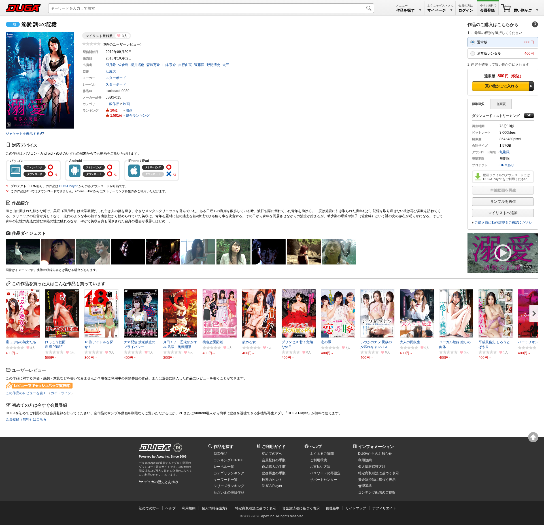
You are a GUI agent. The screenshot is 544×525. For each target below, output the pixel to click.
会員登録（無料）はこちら (26, 419)
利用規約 (365, 460)
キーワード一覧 (225, 480)
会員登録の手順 (274, 460)
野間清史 (213, 65)
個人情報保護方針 (371, 467)
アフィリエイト (384, 508)
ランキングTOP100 (228, 460)
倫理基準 (365, 486)
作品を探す (223, 446)
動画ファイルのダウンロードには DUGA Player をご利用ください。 (506, 177)
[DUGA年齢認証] (155, 447)
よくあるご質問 (322, 454)
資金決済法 (377, 480)
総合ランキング (138, 116)
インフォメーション (376, 446)
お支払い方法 (320, 467)
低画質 (501, 104)
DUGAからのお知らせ (375, 454)
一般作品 (112, 104)
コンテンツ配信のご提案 (377, 492)
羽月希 (111, 65)
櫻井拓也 (137, 65)
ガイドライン (61, 393)
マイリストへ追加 (503, 213)
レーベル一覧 (224, 467)
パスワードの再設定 (325, 473)
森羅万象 (153, 65)
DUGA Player (68, 186)
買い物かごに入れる (501, 86)
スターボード (116, 78)
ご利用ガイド (274, 446)
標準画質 (478, 104)
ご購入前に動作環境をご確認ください (503, 223)
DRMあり (507, 165)
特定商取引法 (378, 473)
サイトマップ (356, 508)
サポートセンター (323, 480)
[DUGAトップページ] (23, 8)
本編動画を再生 (503, 190)
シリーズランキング (229, 486)
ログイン (465, 10)
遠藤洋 (199, 65)
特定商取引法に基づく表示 (255, 508)
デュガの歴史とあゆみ (161, 482)
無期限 (505, 152)
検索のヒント (272, 480)
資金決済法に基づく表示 (301, 508)
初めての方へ (272, 454)
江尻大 (111, 71)
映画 (126, 104)
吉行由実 (185, 65)
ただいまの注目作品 (229, 492)
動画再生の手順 (274, 473)
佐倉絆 (123, 65)
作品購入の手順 (274, 467)
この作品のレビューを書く (26, 393)
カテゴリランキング (229, 473)
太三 (225, 65)
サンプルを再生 (503, 201)
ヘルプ (316, 446)
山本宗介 (169, 65)
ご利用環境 (318, 460)
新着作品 (220, 454)
